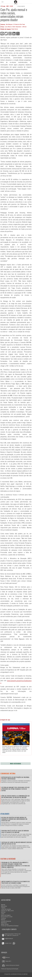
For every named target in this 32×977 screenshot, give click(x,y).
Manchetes (4, 906)
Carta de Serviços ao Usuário (12, 965)
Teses (2, 913)
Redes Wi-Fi (8, 961)
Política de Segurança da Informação (9, 968)
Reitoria (3, 919)
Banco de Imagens (6, 915)
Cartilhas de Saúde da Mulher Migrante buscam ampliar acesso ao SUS (16, 843)
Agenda (3, 904)
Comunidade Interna (7, 773)
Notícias (3, 912)
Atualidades (21, 6)
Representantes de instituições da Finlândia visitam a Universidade (15, 778)
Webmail (7, 957)
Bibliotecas (4, 922)
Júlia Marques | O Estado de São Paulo (15, 24)
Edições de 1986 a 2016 (7, 910)
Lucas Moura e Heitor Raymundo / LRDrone (15, 26)
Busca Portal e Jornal (6, 916)
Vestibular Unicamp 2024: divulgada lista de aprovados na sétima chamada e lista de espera (15, 789)
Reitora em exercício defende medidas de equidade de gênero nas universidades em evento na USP (14, 819)
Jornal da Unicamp (6, 909)
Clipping (3, 907)
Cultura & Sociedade (8, 858)
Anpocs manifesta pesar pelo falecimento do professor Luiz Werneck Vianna (15, 882)
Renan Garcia (14, 29)
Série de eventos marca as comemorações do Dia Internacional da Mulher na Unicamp (15, 796)
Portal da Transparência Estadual (9, 925)
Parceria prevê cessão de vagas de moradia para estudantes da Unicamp (15, 831)
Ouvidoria (3, 918)
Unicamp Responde (6, 921)
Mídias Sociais (5, 924)
